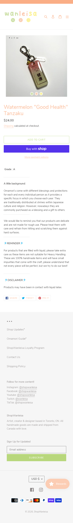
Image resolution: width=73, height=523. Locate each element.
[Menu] (67, 16)
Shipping (9, 126)
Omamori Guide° (16, 339)
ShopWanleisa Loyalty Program (25, 348)
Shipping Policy (16, 366)
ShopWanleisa (41, 511)
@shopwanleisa (28, 387)
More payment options (37, 157)
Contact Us (13, 357)
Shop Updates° (16, 329)
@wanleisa (21, 399)
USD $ (35, 479)
